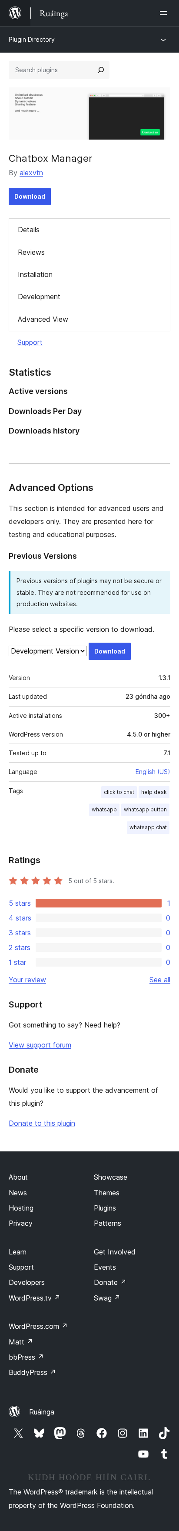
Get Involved (115, 1251)
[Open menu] (165, 13)
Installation (35, 274)
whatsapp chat (148, 827)
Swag (107, 1298)
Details (29, 229)
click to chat (119, 792)
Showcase (110, 1177)
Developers (27, 1282)
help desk (154, 792)
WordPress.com (38, 1326)
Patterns (107, 1223)
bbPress (26, 1357)
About (18, 1177)
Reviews (31, 252)
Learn (18, 1251)
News (18, 1192)
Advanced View (43, 319)
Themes (106, 1192)
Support (30, 342)
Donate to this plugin (42, 1123)
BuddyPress (32, 1372)
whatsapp (104, 809)
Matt (21, 1342)
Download (29, 196)
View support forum (40, 1045)
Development (39, 296)
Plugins (105, 1208)
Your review (27, 979)
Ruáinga (41, 1412)
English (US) (153, 771)
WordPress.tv (34, 1298)
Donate (110, 1282)
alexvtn (31, 172)
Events (105, 1267)
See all (159, 979)
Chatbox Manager (51, 158)
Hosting (21, 1208)
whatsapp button (145, 809)
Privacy (21, 1223)
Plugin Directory (32, 39)
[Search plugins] (100, 70)
